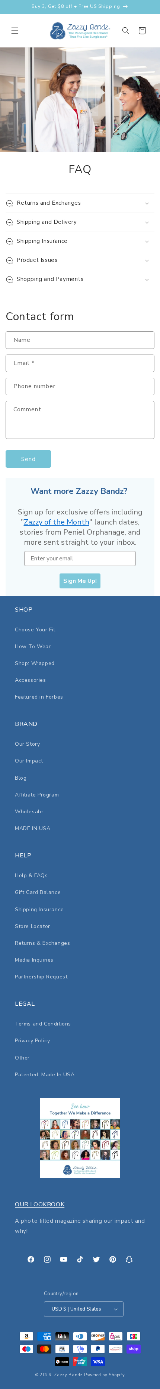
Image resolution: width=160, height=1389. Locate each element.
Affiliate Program (37, 794)
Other (22, 1057)
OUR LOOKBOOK (39, 1204)
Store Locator (32, 926)
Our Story (27, 744)
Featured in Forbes (39, 696)
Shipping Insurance (39, 909)
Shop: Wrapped (35, 663)
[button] (15, 30)
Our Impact (29, 760)
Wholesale (29, 811)
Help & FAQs (31, 875)
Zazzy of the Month (56, 522)
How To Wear (33, 646)
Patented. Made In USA (45, 1074)
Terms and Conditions (43, 1023)
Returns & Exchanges (42, 943)
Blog (20, 778)
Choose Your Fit (35, 629)
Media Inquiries (34, 959)
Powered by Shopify (104, 1375)
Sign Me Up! (80, 581)
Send (28, 459)
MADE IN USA (33, 828)
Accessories (30, 680)
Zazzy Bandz (68, 1375)
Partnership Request (41, 976)
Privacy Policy (32, 1040)
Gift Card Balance (38, 892)
